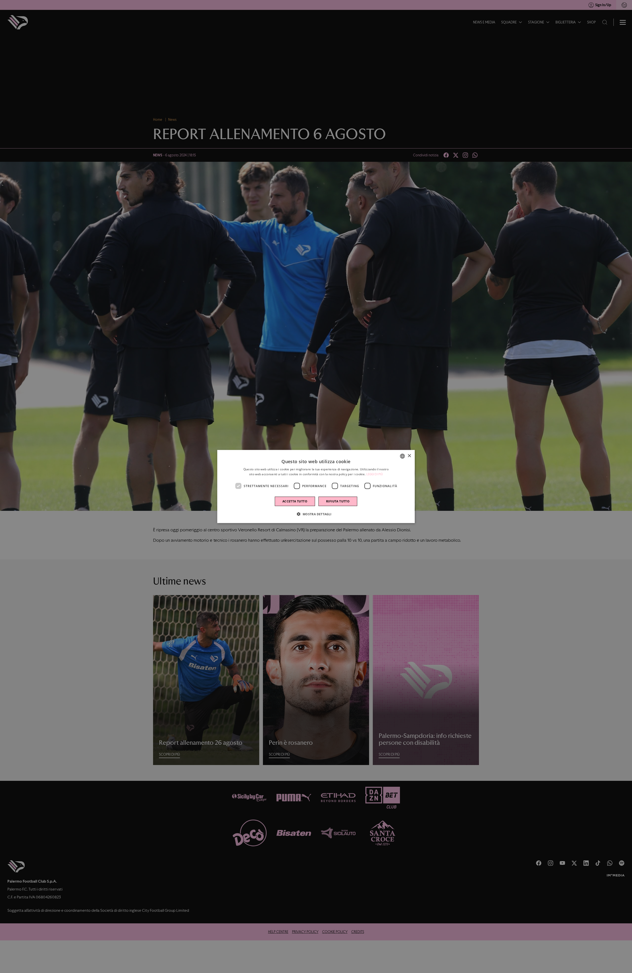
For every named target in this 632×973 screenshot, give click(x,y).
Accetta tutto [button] (294, 501)
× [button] (409, 456)
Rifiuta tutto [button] (338, 501)
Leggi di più (374, 474)
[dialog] (316, 486)
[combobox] (402, 456)
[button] (315, 514)
